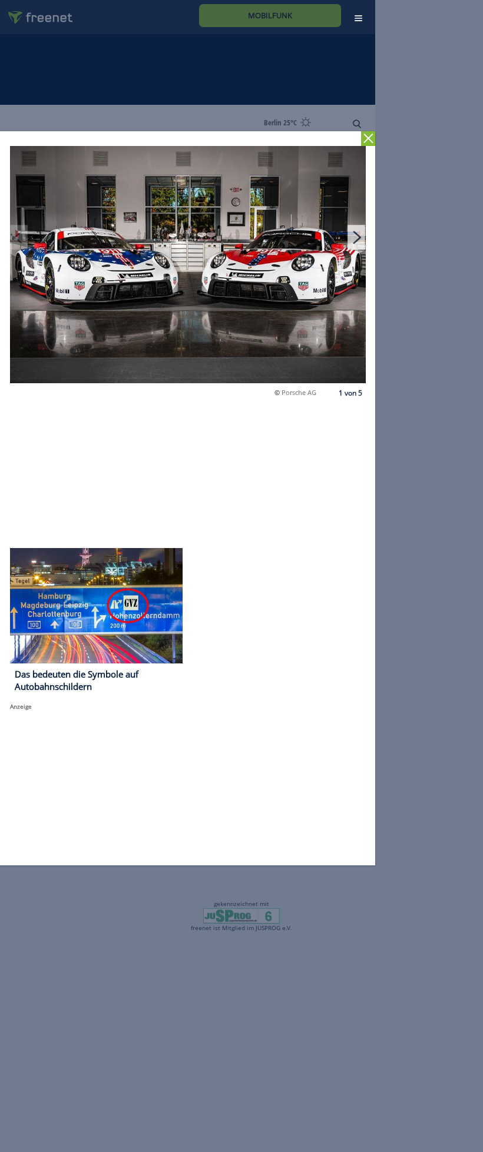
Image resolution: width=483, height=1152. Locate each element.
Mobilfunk (270, 15)
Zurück (368, 138)
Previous (19, 237)
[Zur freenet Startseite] (36, 12)
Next (356, 237)
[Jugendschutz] (241, 915)
